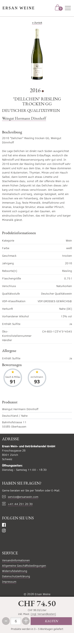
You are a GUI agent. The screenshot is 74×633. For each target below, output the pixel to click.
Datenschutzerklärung (16, 576)
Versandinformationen (16, 560)
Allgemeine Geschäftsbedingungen (24, 565)
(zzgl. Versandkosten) (43, 614)
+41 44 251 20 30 (20, 504)
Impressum (9, 581)
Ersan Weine (42, 594)
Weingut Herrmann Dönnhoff (24, 118)
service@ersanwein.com (23, 497)
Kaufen (51, 621)
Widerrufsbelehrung (14, 571)
